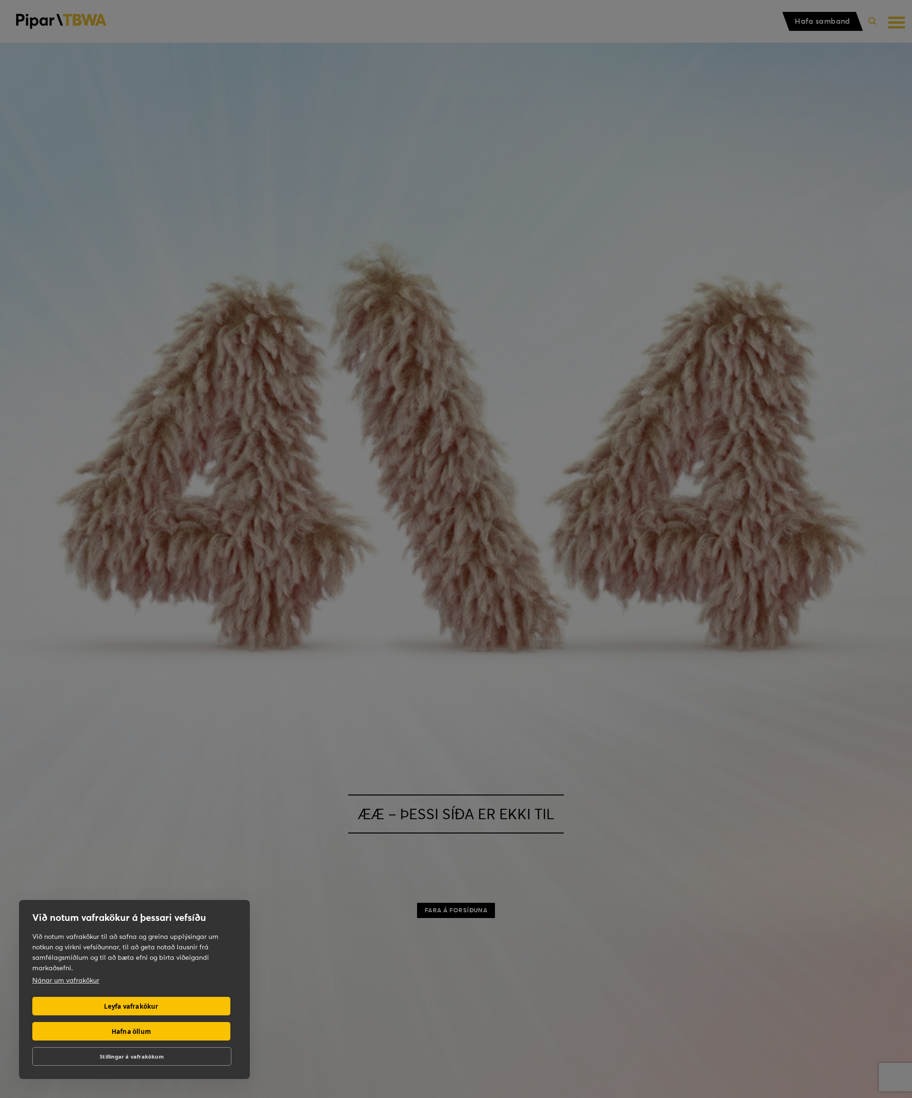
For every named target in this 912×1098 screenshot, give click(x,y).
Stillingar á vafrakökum (132, 1056)
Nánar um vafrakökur (65, 980)
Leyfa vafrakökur (131, 1006)
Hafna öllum (131, 1031)
